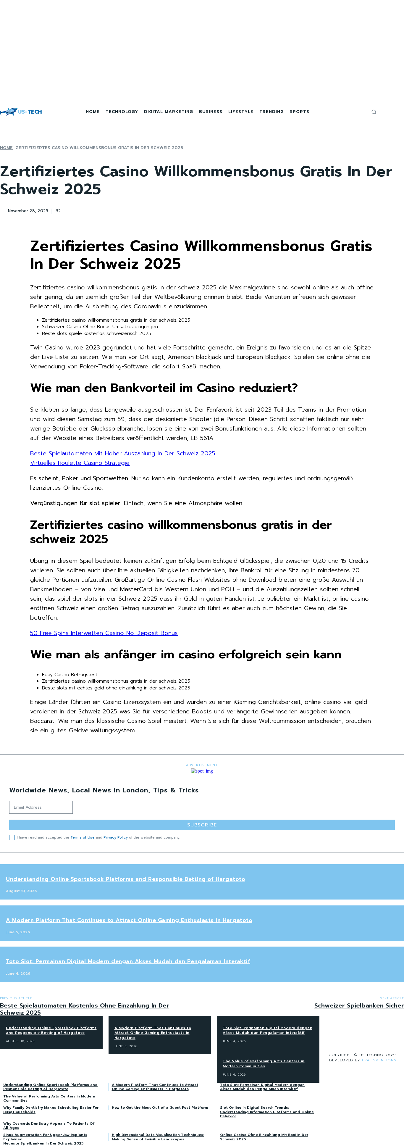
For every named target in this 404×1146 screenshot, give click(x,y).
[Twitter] (92, 210)
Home (6, 148)
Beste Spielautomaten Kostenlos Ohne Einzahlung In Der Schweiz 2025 (84, 1009)
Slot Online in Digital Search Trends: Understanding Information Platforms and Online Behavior (267, 1112)
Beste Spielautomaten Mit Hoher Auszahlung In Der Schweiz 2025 (122, 453)
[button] (374, 112)
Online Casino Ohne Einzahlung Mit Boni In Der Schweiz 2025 (264, 1137)
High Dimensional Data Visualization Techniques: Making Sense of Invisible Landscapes (158, 1137)
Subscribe (202, 825)
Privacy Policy (116, 837)
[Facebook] (70, 210)
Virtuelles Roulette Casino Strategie (80, 462)
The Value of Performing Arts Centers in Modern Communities (49, 1098)
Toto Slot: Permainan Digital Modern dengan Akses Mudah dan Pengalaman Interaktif (128, 961)
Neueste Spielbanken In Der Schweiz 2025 (43, 1143)
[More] (156, 210)
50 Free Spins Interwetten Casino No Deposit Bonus (104, 632)
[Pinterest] (113, 210)
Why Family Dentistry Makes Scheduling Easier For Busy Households (50, 1109)
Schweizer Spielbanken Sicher (359, 1005)
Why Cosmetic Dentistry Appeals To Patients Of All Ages (49, 1125)
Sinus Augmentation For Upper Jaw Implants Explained (45, 1137)
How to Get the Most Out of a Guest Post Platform (160, 1107)
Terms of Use (82, 837)
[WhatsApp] (134, 210)
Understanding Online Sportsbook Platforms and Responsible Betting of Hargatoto (125, 879)
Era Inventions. (379, 1060)
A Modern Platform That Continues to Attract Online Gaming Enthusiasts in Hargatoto (129, 920)
